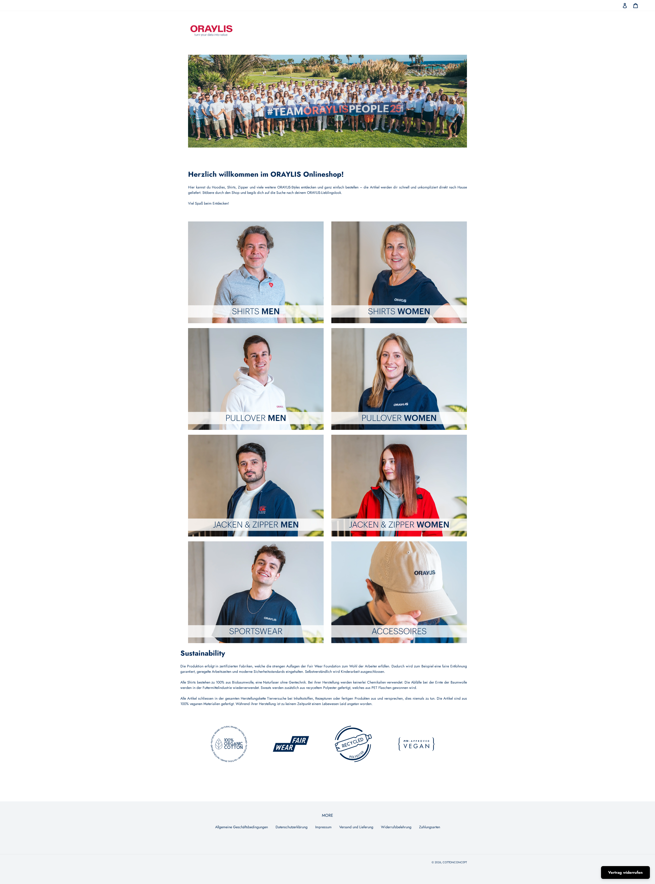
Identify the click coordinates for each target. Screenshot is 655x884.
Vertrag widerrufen (625, 872)
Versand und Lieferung (356, 827)
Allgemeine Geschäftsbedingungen (241, 827)
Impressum (323, 827)
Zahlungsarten (429, 827)
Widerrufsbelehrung (396, 827)
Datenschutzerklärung (292, 827)
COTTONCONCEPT (455, 862)
